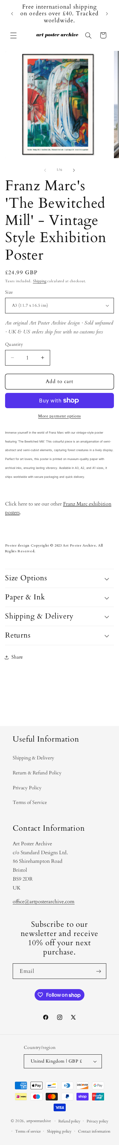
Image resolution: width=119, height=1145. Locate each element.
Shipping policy (59, 1131)
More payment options (59, 416)
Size (9, 292)
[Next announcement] (107, 14)
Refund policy (69, 1121)
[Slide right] (74, 170)
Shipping (39, 281)
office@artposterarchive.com (44, 901)
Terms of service (28, 1131)
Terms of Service (30, 802)
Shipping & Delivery (33, 758)
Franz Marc (75, 503)
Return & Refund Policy (37, 773)
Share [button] (17, 657)
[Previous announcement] (12, 14)
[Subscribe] (98, 971)
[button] (13, 35)
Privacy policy (97, 1121)
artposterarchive (38, 1121)
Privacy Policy (27, 788)
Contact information (94, 1131)
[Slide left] (45, 170)
